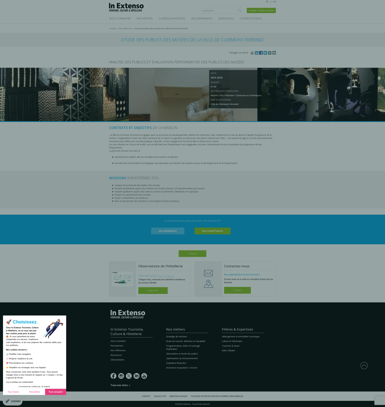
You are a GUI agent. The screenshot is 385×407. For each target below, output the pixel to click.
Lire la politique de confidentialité (19, 382)
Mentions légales (179, 396)
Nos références (202, 18)
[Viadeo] (252, 52)
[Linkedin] (257, 52)
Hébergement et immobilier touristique (241, 336)
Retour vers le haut (364, 365)
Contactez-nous (251, 18)
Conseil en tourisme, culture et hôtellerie (126, 7)
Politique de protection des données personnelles (217, 396)
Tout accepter (56, 392)
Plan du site (160, 396)
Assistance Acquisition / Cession (181, 367)
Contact (237, 290)
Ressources (226, 18)
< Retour (192, 253)
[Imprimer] (270, 52)
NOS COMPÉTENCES (212, 231)
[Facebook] (261, 52)
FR (267, 1)
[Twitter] (265, 52)
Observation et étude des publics (182, 353)
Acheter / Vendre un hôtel (261, 10)
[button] (12, 401)
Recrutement (117, 345)
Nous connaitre (120, 18)
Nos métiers (145, 18)
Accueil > (114, 28)
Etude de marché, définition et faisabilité (185, 341)
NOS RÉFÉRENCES (168, 231)
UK (274, 1)
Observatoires (117, 359)
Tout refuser (13, 392)
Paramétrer (34, 392)
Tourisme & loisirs (231, 345)
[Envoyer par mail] (274, 52)
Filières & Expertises (172, 18)
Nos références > (126, 28)
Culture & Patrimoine (232, 341)
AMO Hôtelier (228, 350)
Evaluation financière (176, 363)
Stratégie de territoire (176, 336)
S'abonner (153, 290)
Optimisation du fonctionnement (182, 358)
